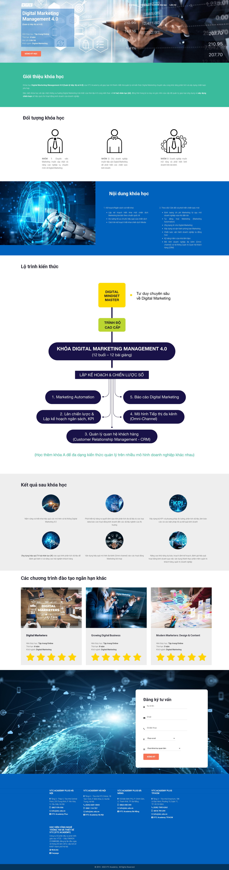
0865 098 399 (125, 805)
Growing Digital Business (105, 635)
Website (55, 850)
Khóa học (145, 5)
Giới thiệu (133, 5)
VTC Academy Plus (60, 814)
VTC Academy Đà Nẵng (129, 811)
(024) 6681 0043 (92, 805)
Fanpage (55, 853)
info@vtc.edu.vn (58, 811)
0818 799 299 (159, 811)
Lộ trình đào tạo (159, 5)
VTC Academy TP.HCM (163, 817)
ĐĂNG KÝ (151, 757)
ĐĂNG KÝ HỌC (31, 54)
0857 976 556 (57, 807)
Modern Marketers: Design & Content (178, 635)
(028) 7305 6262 (160, 807)
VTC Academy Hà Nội (95, 815)
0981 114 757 (91, 808)
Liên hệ (173, 5)
